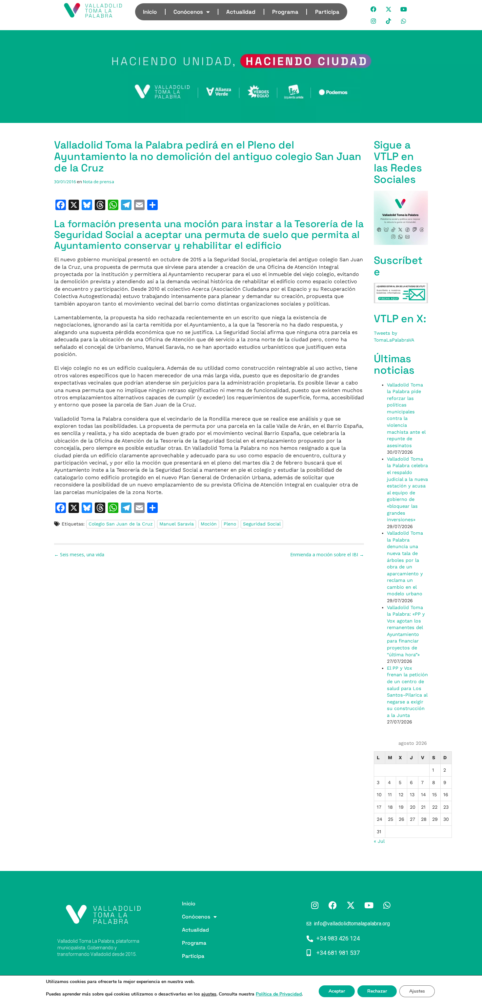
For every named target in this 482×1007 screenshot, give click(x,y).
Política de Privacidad (279, 994)
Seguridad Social (262, 523)
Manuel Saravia (176, 523)
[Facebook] (374, 9)
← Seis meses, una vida (79, 554)
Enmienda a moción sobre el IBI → (327, 554)
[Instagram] (374, 21)
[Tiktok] (389, 21)
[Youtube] (404, 9)
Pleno (230, 523)
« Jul (379, 841)
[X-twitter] (389, 9)
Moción (209, 523)
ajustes (208, 994)
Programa (285, 11)
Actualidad (240, 11)
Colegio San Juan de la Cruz (120, 523)
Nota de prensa (98, 182)
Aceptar (337, 991)
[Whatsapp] (404, 21)
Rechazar (377, 991)
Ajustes (417, 991)
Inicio (150, 11)
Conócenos (188, 11)
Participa (327, 11)
